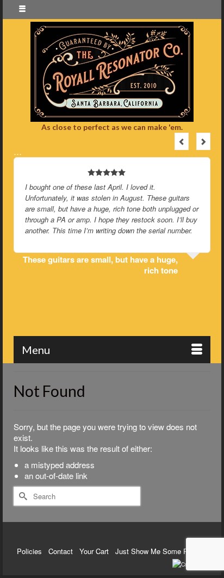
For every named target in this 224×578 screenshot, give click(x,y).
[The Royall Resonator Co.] (112, 72)
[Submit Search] (22, 496)
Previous (182, 141)
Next (203, 141)
